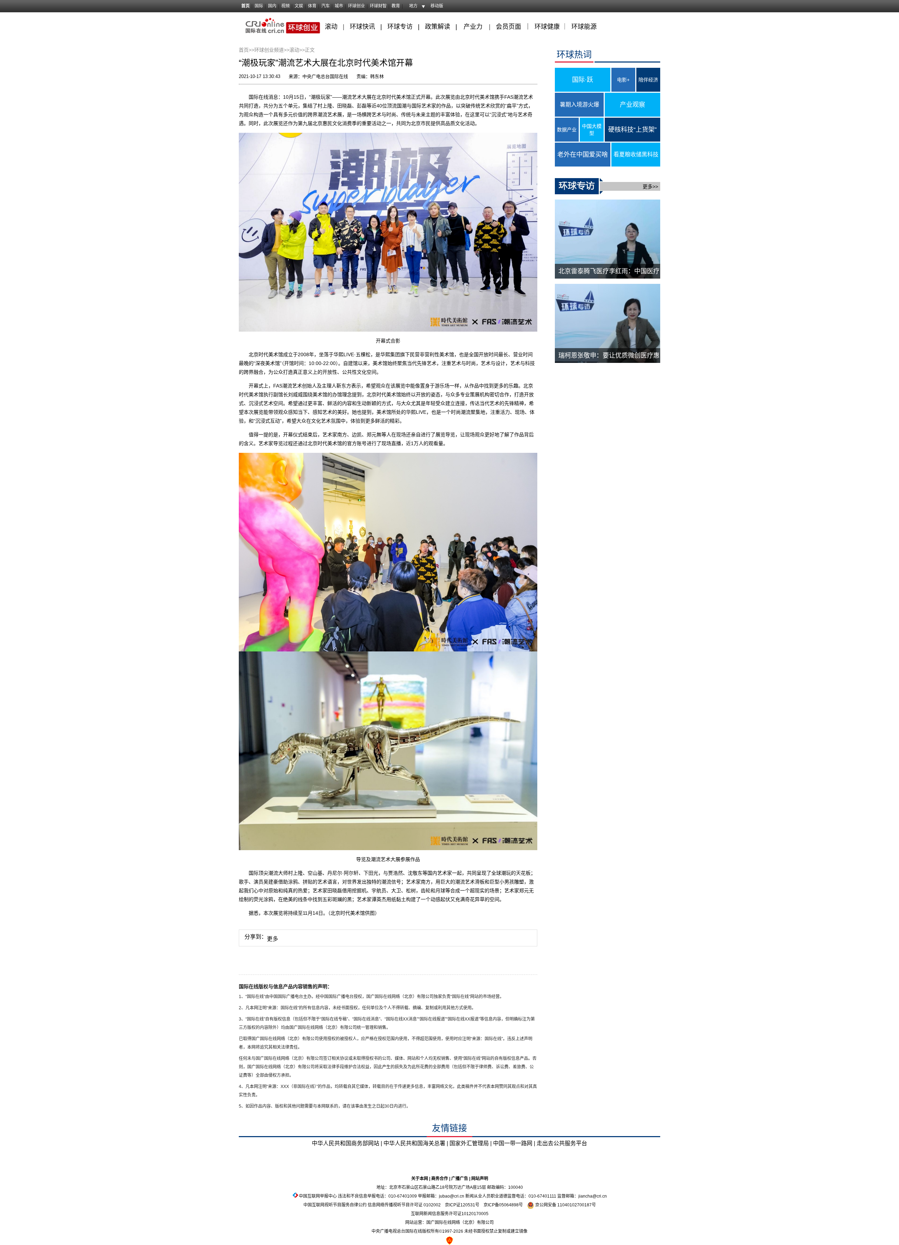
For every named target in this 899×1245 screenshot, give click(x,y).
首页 (245, 6)
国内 (272, 6)
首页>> (246, 49)
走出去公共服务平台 (562, 1143)
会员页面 (508, 26)
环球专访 (400, 26)
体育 (312, 6)
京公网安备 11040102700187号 (565, 1204)
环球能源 (584, 26)
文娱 (299, 6)
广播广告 (459, 1178)
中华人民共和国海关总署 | (415, 1143)
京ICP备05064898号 (503, 1204)
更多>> (650, 186)
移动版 (437, 6)
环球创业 (356, 6)
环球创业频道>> (271, 49)
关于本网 (419, 1178)
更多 (272, 939)
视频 (285, 6)
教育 (396, 6)
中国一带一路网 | (514, 1143)
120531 (467, 1204)
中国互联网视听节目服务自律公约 (335, 1204)
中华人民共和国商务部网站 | (347, 1143)
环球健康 (547, 26)
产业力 (473, 26)
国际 (259, 6)
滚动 (331, 26)
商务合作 (439, 1178)
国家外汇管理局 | (471, 1143)
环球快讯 (362, 26)
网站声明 (479, 1178)
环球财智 (378, 6)
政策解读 (438, 26)
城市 (339, 6)
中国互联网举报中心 (318, 1196)
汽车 (325, 6)
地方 (413, 6)
